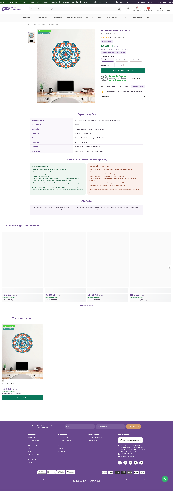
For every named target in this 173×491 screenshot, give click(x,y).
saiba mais (135, 78)
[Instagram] (125, 463)
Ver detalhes (22, 397)
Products (37, 24)
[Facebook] (120, 463)
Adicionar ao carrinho (123, 71)
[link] (22, 290)
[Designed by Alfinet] (86, 486)
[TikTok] (136, 463)
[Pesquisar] (75, 9)
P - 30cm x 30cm (108, 60)
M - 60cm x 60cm (121, 60)
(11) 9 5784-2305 (127, 454)
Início (29, 24)
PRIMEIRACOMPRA (138, 86)
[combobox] (73, 9)
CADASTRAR (134, 426)
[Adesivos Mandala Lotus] (22, 351)
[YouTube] (141, 463)
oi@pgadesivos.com (128, 456)
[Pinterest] (130, 463)
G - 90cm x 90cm (136, 60)
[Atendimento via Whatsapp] (165, 479)
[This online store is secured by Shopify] (32, 472)
